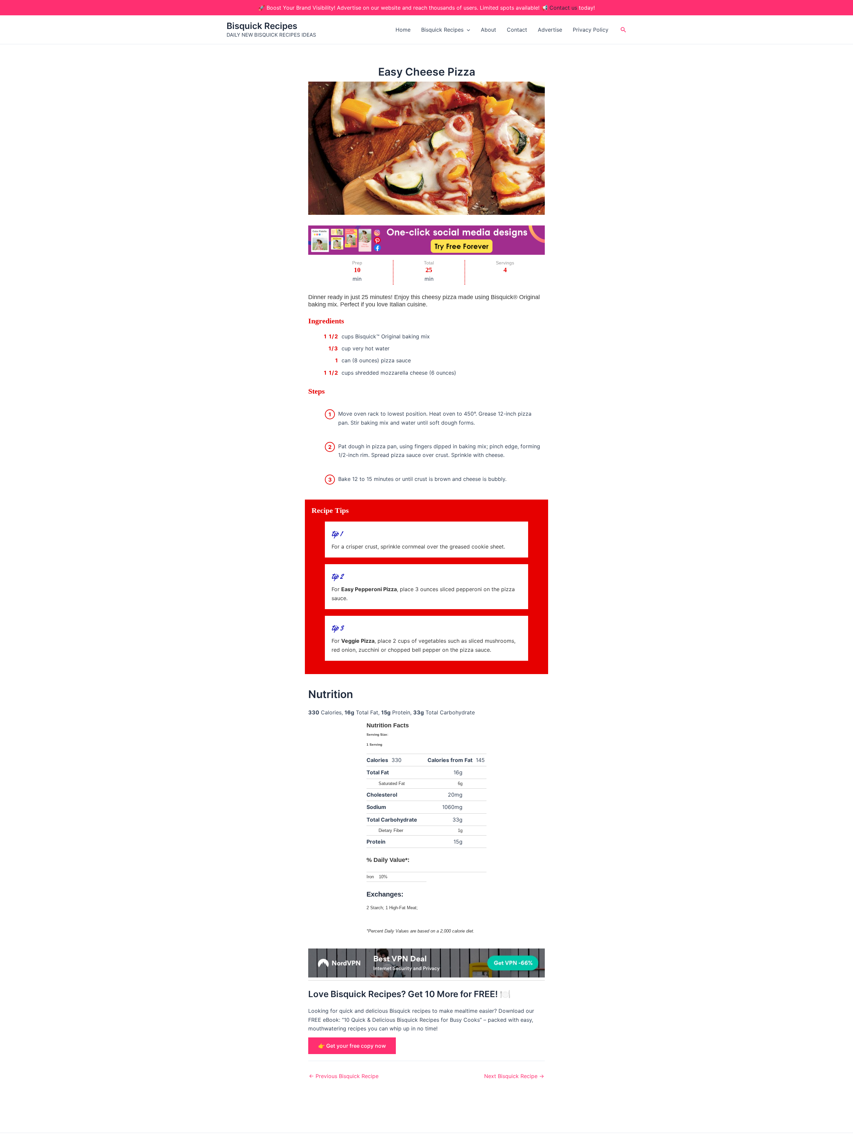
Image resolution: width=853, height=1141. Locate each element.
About (488, 29)
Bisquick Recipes (262, 26)
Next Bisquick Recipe (514, 1076)
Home (403, 29)
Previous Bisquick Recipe (344, 1076)
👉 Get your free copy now (352, 1045)
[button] (466, 29)
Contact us (563, 7)
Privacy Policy (590, 29)
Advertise (550, 29)
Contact (517, 29)
